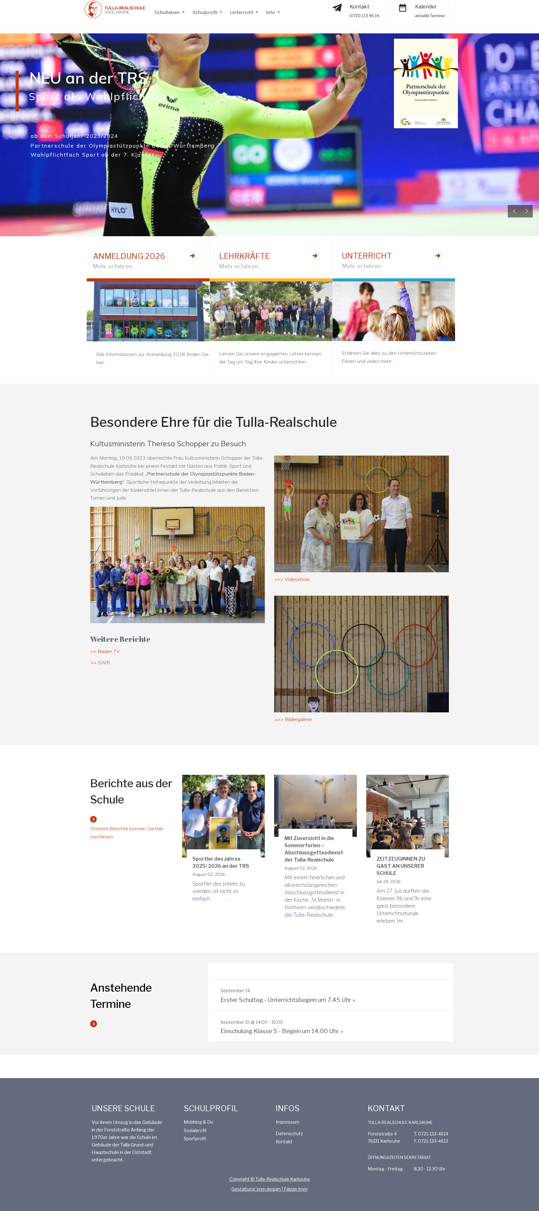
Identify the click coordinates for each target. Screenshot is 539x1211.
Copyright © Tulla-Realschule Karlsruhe (269, 1179)
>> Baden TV (105, 651)
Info (270, 12)
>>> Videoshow (292, 579)
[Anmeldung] (192, 255)
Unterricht (241, 12)
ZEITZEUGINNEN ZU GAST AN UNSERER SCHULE (400, 866)
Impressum (287, 1122)
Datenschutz (289, 1133)
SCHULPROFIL (211, 1108)
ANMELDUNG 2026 (129, 256)
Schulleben (167, 12)
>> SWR (100, 662)
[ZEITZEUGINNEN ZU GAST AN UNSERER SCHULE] (407, 816)
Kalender (426, 7)
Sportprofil (195, 1138)
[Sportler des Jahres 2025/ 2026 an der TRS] (223, 816)
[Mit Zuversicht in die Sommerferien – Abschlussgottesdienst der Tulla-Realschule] (315, 805)
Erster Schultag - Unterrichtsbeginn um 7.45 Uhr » (288, 999)
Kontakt (359, 7)
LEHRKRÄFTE (244, 256)
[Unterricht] (437, 255)
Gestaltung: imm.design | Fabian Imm (269, 1189)
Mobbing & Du (198, 1122)
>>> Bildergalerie (293, 719)
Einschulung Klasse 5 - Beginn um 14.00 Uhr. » (282, 1031)
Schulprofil (204, 12)
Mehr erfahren (112, 266)
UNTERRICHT (367, 256)
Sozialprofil (195, 1130)
